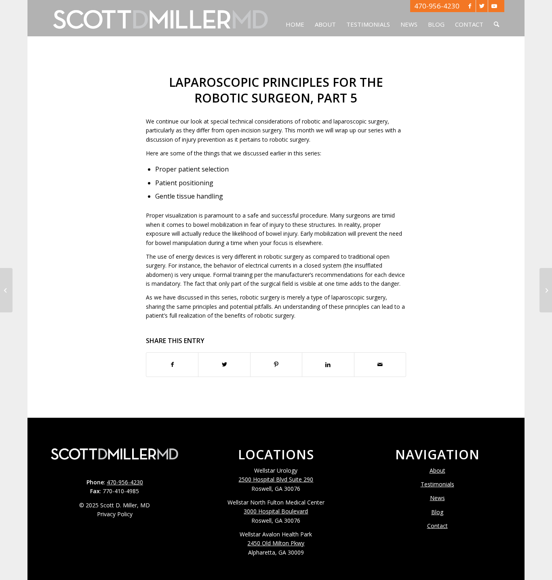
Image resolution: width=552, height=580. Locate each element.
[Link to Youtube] (494, 6)
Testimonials (437, 484)
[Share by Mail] (380, 364)
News (437, 498)
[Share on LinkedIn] (328, 364)
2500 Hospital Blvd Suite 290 (275, 479)
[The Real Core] (6, 290)
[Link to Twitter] (482, 6)
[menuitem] (295, 18)
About (437, 470)
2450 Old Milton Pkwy (275, 543)
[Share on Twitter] (224, 364)
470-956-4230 (436, 5)
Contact (437, 526)
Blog (437, 512)
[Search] (496, 18)
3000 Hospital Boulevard (276, 511)
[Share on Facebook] (172, 364)
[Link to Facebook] (470, 6)
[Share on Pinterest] (276, 364)
